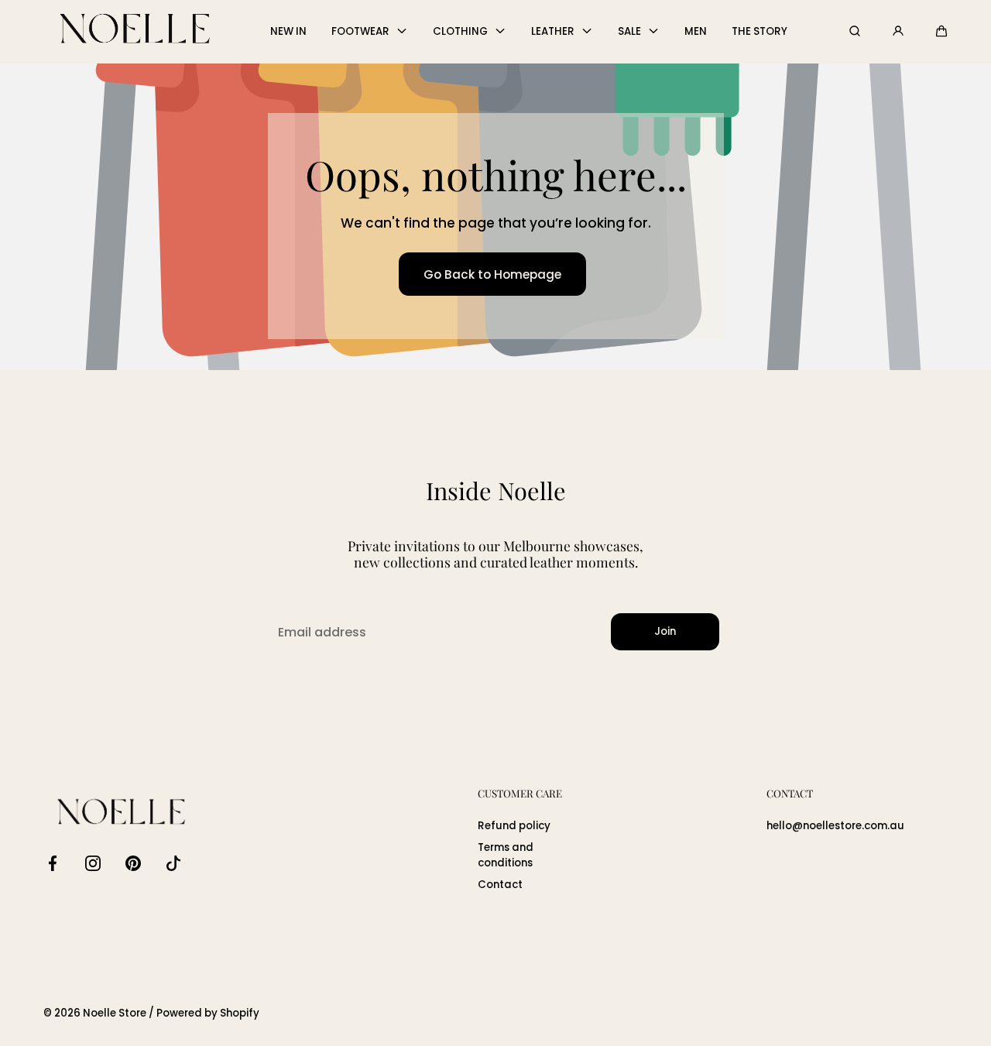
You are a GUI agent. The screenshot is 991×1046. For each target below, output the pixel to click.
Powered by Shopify (207, 1013)
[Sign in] (898, 31)
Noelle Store (114, 1013)
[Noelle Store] (134, 31)
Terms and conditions (505, 855)
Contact (500, 884)
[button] (941, 31)
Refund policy (514, 825)
